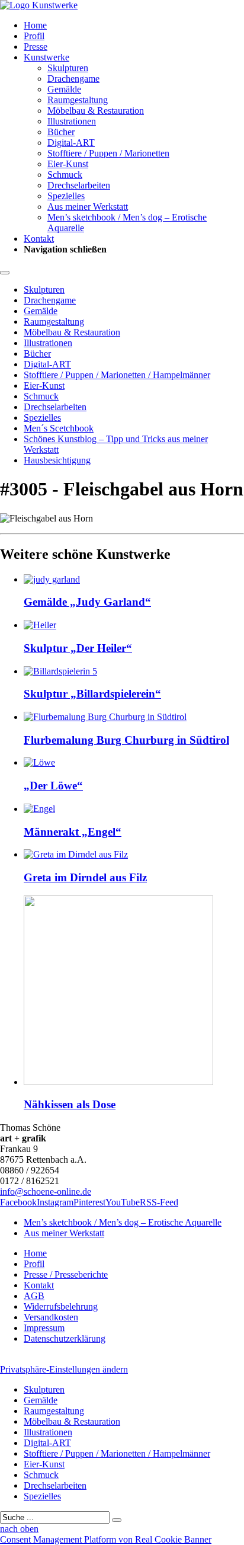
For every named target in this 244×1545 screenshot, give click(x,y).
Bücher (61, 132)
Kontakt (39, 238)
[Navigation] (4, 272)
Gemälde (64, 89)
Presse (35, 46)
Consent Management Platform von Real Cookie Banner (105, 1539)
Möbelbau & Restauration (95, 110)
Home (35, 25)
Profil (34, 36)
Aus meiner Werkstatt (87, 206)
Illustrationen (71, 121)
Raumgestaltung (77, 100)
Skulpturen (67, 68)
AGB (34, 1296)
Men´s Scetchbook (59, 428)
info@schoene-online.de (45, 1191)
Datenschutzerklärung (64, 1338)
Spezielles (66, 196)
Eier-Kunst (67, 164)
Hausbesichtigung (57, 460)
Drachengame (73, 78)
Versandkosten (51, 1317)
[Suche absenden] (116, 1520)
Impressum (44, 1328)
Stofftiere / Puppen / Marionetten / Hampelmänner (117, 375)
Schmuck (64, 174)
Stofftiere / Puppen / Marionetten (108, 153)
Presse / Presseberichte (66, 1274)
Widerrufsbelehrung (61, 1306)
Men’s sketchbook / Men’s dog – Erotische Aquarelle (122, 1222)
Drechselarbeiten (78, 185)
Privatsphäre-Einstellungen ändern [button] (64, 1369)
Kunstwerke (46, 57)
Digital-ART (71, 142)
